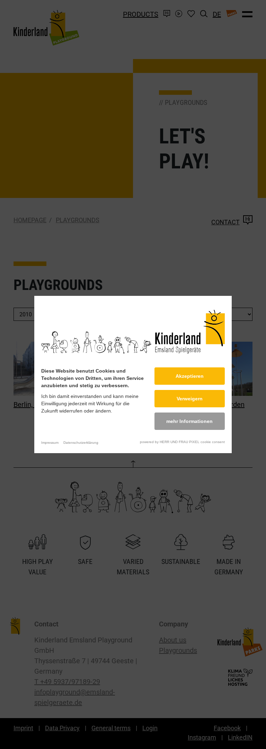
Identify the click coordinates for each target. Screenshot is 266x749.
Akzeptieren (190, 376)
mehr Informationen (189, 421)
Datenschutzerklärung (80, 442)
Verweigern (190, 398)
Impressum (50, 442)
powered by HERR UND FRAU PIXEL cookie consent (182, 442)
